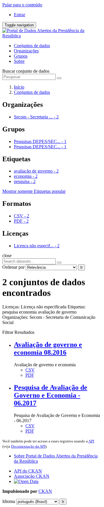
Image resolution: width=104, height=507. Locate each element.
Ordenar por (13, 267)
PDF (29, 375)
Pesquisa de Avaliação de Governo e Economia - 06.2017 (50, 395)
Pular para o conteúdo (22, 4)
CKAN (45, 491)
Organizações (26, 50)
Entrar (19, 14)
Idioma (8, 501)
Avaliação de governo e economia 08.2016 (48, 348)
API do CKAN (28, 470)
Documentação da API (28, 446)
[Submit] (59, 78)
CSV (30, 369)
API (91, 441)
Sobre (19, 61)
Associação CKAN (31, 476)
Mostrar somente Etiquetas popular (34, 191)
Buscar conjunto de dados (25, 71)
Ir (81, 267)
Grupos (20, 56)
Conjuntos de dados (32, 45)
